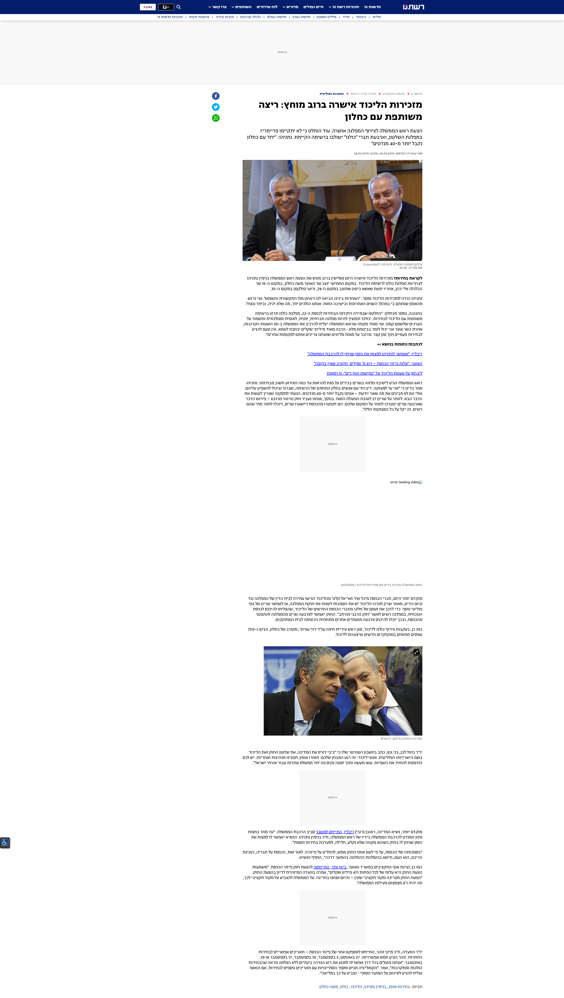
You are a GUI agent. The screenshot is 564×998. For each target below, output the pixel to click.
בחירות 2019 (399, 987)
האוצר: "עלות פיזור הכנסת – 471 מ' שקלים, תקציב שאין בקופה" (368, 363)
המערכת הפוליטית (332, 94)
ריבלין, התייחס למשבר (335, 832)
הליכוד (356, 987)
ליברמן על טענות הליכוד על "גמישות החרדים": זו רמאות (374, 373)
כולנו (344, 987)
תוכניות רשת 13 (345, 7)
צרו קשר (219, 7)
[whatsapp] (215, 118)
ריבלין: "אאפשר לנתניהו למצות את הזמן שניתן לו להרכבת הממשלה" (364, 354)
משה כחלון (328, 987)
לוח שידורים (267, 7)
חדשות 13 (372, 7)
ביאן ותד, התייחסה (330, 867)
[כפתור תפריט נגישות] (5, 842)
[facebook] (215, 96)
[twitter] (215, 107)
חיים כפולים (313, 7)
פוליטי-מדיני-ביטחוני (363, 94)
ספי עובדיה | (413, 154)
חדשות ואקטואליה (393, 94)
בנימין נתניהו (375, 987)
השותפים (243, 7)
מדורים (292, 7)
